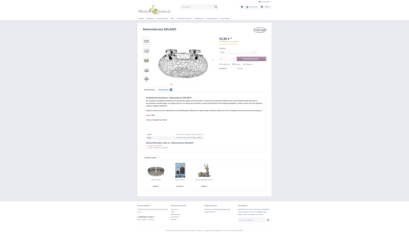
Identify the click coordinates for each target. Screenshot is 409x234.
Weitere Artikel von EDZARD (158, 148)
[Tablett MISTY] (156, 170)
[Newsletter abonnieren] (268, 220)
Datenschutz (175, 214)
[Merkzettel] (242, 7)
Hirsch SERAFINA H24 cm (204, 180)
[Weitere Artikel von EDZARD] (259, 31)
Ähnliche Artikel (150, 158)
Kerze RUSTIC (180, 180)
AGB (172, 212)
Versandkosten (199, 230)
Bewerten (249, 64)
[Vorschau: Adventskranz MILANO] (146, 41)
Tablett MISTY (156, 180)
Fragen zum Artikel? (155, 146)
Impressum (175, 217)
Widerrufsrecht (209, 212)
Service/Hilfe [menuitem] (265, 2)
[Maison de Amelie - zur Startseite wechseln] (154, 10)
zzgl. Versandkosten (232, 41)
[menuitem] (199, 7)
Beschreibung (149, 90)
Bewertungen (165, 90)
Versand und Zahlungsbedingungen (217, 209)
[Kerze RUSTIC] (180, 170)
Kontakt (173, 219)
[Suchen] (216, 7)
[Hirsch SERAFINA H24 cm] (204, 170)
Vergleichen (225, 64)
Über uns (174, 209)
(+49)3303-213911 (146, 217)
